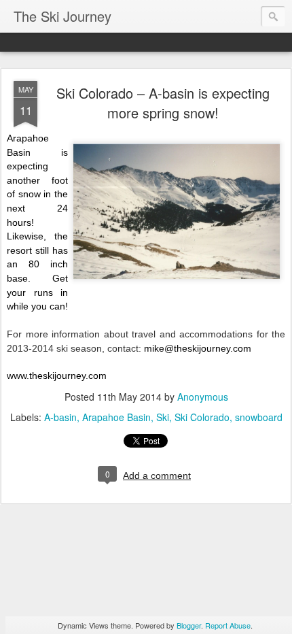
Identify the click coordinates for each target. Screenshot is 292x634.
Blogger (189, 625)
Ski (162, 417)
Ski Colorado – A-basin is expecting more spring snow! (163, 102)
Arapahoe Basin (116, 417)
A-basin (60, 417)
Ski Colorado (202, 417)
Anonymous (202, 396)
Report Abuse (228, 625)
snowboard (258, 417)
